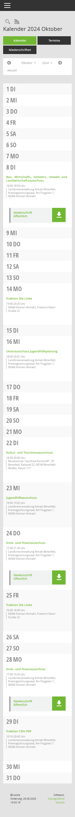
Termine (54, 40)
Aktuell (12, 70)
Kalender (20, 40)
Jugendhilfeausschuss (21, 498)
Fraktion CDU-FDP (18, 731)
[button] (59, 215)
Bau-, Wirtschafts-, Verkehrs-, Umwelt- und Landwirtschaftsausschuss (36, 178)
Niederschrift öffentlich (23, 214)
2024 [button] (46, 63)
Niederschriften (20, 50)
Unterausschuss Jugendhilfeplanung (32, 351)
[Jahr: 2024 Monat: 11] (60, 63)
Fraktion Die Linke (19, 298)
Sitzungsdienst (56, 800)
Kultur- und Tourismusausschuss (29, 452)
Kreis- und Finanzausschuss (25, 543)
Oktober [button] (27, 63)
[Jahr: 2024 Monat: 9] (9, 63)
